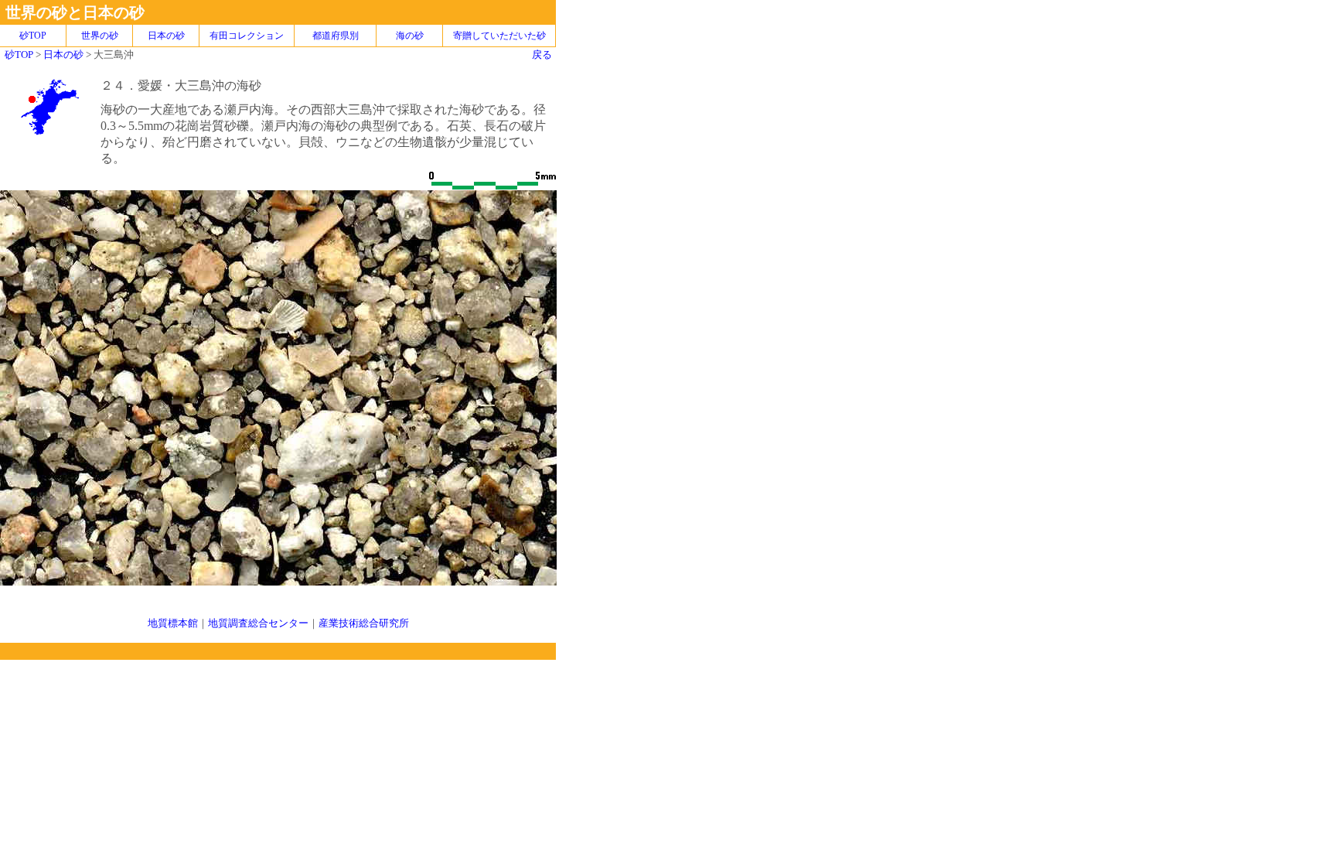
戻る (542, 54)
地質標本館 (173, 623)
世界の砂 (99, 35)
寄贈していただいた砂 (499, 35)
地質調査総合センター (258, 623)
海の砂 (410, 35)
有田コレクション (247, 35)
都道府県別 (335, 35)
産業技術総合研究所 (364, 623)
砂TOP (19, 54)
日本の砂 (166, 35)
